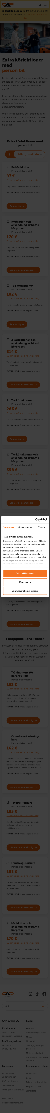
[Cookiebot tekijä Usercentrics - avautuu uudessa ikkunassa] (35, 520)
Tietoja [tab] (41, 527)
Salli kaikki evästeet (25, 573)
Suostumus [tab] (8, 527)
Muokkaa (23, 582)
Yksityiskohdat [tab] (25, 527)
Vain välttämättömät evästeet (25, 591)
